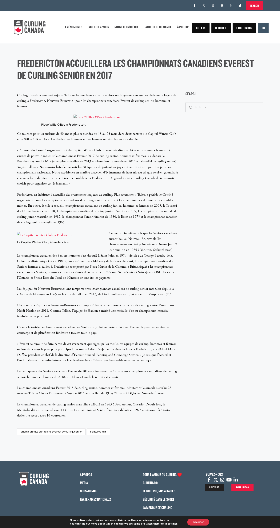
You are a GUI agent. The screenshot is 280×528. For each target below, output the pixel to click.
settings (173, 524)
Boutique (221, 28)
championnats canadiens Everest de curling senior (51, 431)
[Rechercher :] (224, 107)
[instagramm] (213, 5)
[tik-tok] (240, 5)
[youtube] (222, 5)
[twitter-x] (203, 5)
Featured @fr (98, 431)
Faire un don (244, 28)
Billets (201, 28)
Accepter (198, 522)
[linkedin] (231, 5)
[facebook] (194, 5)
